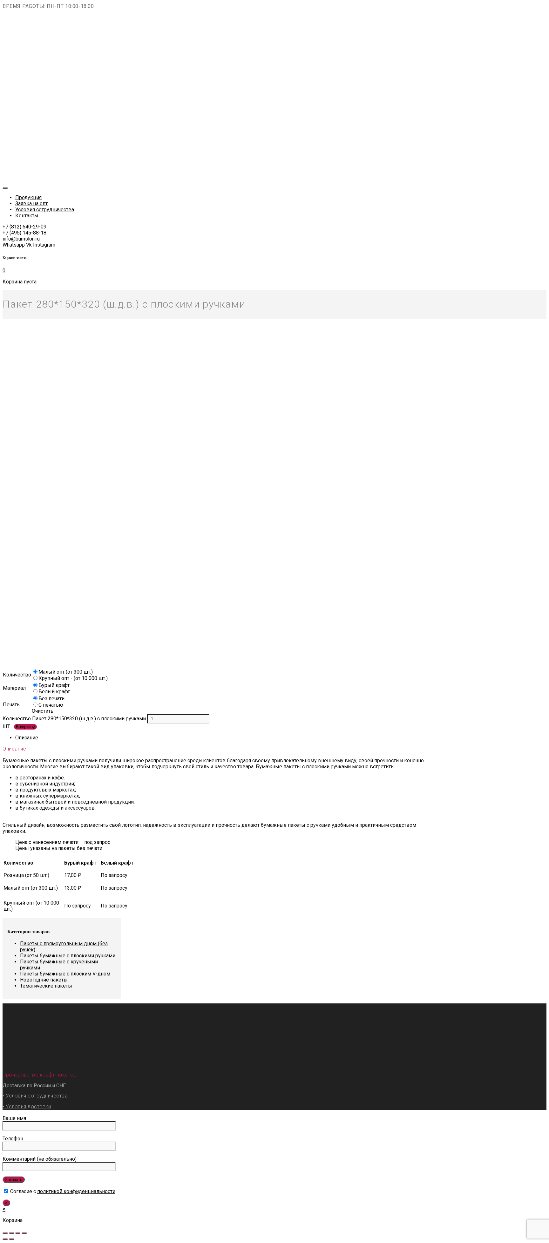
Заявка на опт (31, 203)
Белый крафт (54, 692)
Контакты (26, 216)
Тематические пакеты (46, 986)
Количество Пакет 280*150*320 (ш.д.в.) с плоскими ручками (74, 719)
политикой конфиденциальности (76, 1191)
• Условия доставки (27, 1107)
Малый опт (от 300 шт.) (65, 672)
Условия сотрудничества (44, 210)
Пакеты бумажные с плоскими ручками (67, 956)
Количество (17, 675)
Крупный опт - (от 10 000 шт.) (73, 678)
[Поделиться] (11, 1233)
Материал (14, 688)
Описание (26, 738)
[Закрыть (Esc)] (5, 1233)
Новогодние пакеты (44, 980)
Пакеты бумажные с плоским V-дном (65, 974)
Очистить (42, 711)
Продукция (28, 197)
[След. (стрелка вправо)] (11, 1239)
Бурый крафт (54, 685)
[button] (24, 227)
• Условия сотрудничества (35, 1096)
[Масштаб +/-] (24, 1233)
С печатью (50, 705)
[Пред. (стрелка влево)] (5, 1239)
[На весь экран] (17, 1233)
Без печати (51, 699)
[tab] (226, 738)
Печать (11, 705)
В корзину (25, 726)
